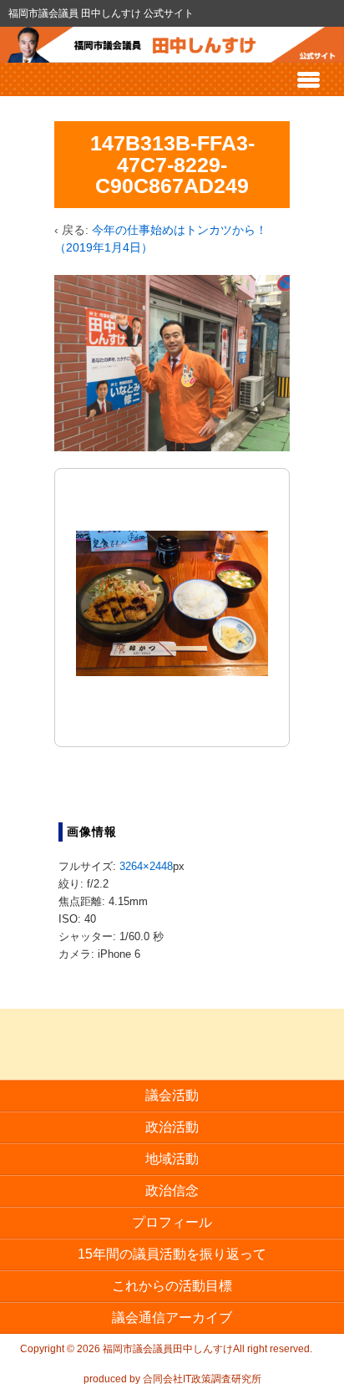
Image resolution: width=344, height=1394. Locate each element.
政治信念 (172, 1190)
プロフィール (172, 1222)
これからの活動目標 (172, 1286)
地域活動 (172, 1159)
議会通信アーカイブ (172, 1317)
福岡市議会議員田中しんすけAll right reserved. (206, 1349)
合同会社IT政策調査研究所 (202, 1379)
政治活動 (172, 1127)
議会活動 (172, 1095)
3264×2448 (146, 866)
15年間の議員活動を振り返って (172, 1254)
